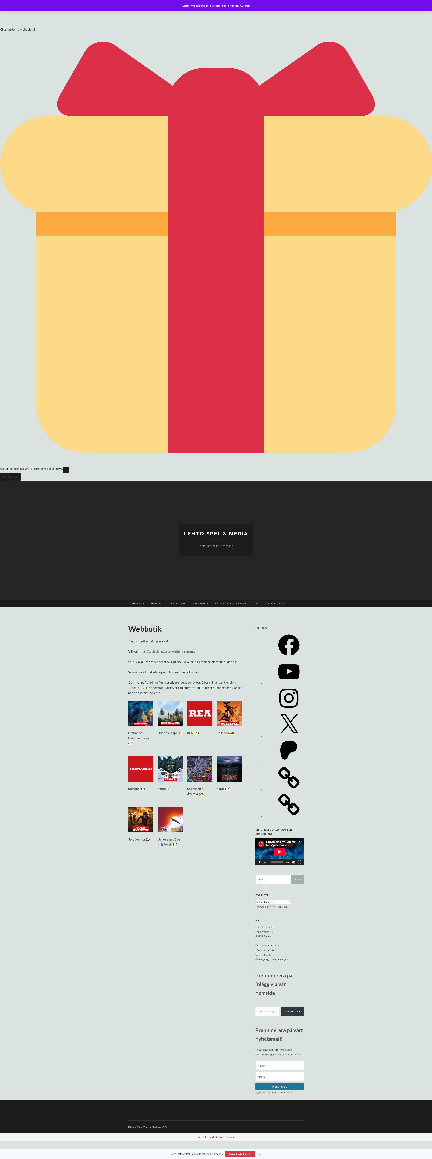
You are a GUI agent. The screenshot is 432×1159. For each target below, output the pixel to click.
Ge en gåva (10, 477)
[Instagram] (289, 709)
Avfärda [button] (245, 5)
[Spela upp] (260, 862)
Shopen (137, 603)
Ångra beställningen (240, 1153)
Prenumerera (292, 1011)
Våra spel (199, 603)
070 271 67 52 (263, 954)
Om (256, 603)
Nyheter (156, 603)
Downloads (177, 603)
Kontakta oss (274, 603)
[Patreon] (289, 762)
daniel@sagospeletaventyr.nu (272, 959)
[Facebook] (289, 656)
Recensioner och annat (230, 603)
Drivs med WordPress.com (147, 1126)
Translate (281, 906)
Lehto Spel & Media (216, 534)
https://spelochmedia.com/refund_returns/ (167, 651)
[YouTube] (289, 683)
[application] (279, 851)
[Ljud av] (294, 862)
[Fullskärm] (299, 862)
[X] (289, 736)
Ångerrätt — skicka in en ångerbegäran (216, 1137)
